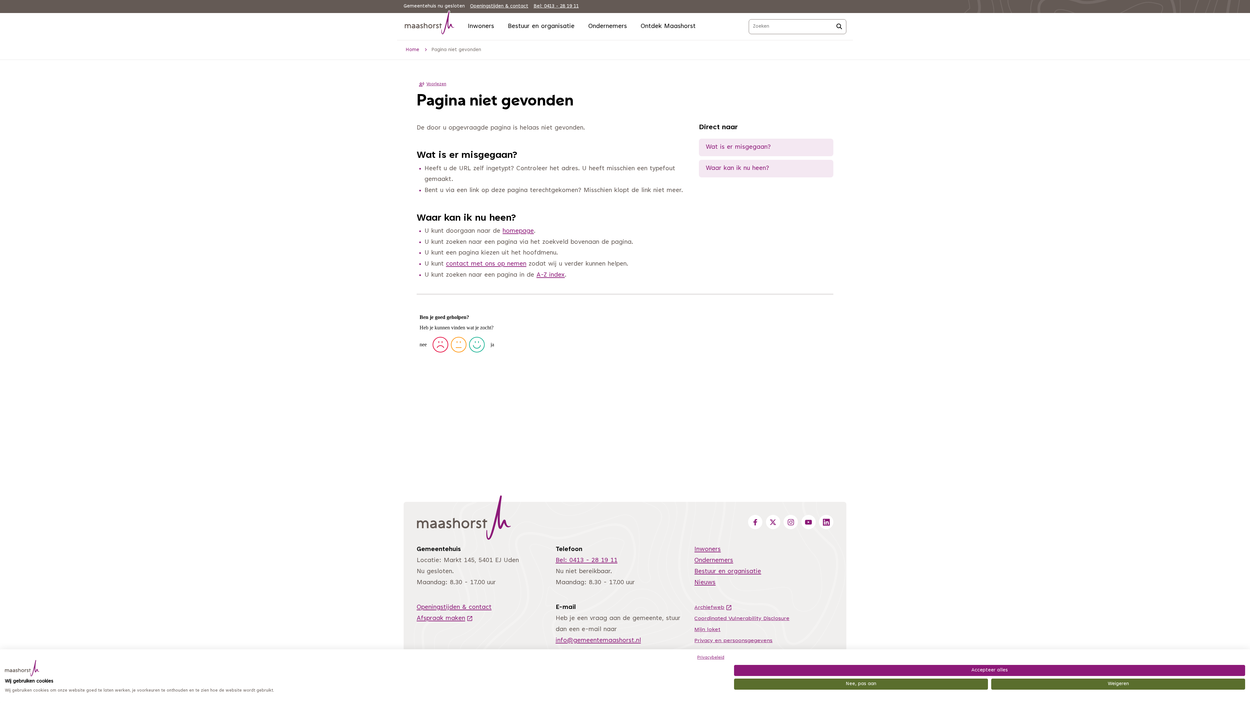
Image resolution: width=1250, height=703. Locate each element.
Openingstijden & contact (499, 6)
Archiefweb (713, 607)
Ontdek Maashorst (668, 26)
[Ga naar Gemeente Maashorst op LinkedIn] (826, 522)
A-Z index (550, 275)
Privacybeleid (710, 658)
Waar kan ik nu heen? (737, 168)
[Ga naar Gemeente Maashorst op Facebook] (755, 522)
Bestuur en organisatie (541, 26)
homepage (518, 231)
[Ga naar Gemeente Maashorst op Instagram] (791, 522)
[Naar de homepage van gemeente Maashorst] (430, 23)
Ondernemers (607, 26)
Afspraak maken (445, 618)
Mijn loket (707, 629)
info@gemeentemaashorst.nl (598, 641)
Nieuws (704, 583)
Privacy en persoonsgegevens (733, 640)
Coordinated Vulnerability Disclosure (741, 618)
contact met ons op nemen (486, 264)
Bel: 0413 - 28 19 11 (556, 6)
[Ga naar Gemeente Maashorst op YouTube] (808, 522)
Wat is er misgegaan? (738, 147)
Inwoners (481, 26)
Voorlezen (436, 84)
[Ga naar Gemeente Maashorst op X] (773, 522)
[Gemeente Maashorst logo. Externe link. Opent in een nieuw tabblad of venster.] (22, 668)
